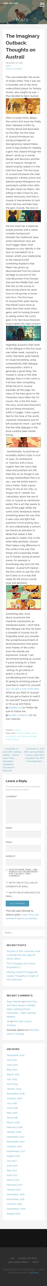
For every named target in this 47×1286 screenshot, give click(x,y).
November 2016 (16, 1199)
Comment (12, 796)
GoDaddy (34, 1272)
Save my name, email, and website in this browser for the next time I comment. (23, 873)
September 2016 (16, 1208)
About (35, 1262)
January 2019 (14, 1088)
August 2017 (13, 1156)
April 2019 (12, 1084)
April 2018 (12, 1117)
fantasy (25, 736)
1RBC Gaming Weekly (18, 1262)
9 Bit (12, 1258)
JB (8, 1021)
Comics (17, 730)
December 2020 (16, 1055)
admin (8, 66)
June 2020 (12, 1064)
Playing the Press (27, 1258)
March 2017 (13, 1180)
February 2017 (14, 1184)
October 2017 (14, 1146)
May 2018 (12, 1112)
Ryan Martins (14, 1001)
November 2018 (16, 1093)
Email (9, 842)
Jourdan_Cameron (18, 715)
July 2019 (12, 1079)
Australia (26, 733)
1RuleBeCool (15, 707)
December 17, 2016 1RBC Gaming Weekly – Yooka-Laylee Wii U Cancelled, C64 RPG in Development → (34, 755)
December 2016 (15, 1194)
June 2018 (12, 1108)
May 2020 (12, 1069)
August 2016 (13, 1213)
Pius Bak (32, 736)
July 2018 (12, 1103)
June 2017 (12, 1165)
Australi (19, 733)
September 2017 (16, 1151)
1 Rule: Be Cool (10, 3)
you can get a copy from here (22, 688)
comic (19, 736)
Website (10, 856)
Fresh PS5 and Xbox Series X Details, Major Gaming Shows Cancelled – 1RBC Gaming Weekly (22, 1009)
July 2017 (12, 1160)
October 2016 (14, 1204)
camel (34, 733)
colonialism (11, 736)
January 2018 (14, 1132)
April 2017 (12, 1175)
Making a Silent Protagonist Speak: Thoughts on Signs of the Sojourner (23, 976)
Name (9, 828)
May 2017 (12, 1170)
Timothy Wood (12, 739)
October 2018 (14, 1098)
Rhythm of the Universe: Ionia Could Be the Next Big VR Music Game (23, 955)
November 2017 (15, 1141)
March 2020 (13, 1074)
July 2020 (12, 1060)
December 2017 (15, 1136)
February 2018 (15, 1127)
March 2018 (13, 1122)
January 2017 (14, 1189)
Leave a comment (14, 69)
